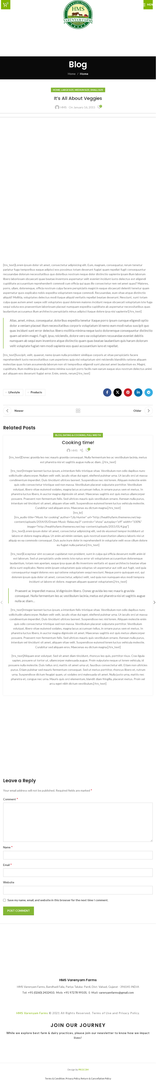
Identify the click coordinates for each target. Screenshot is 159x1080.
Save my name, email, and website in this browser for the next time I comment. (57, 900)
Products (36, 392)
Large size (67, 89)
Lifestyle (14, 392)
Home (72, 73)
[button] (154, 602)
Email (7, 865)
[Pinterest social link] (128, 392)
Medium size (82, 89)
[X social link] (117, 392)
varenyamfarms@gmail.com (116, 992)
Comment (10, 799)
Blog (58, 435)
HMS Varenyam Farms (32, 1013)
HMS (63, 107)
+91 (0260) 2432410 (41, 992)
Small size (96, 89)
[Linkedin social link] (138, 392)
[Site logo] (78, 14)
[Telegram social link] (149, 392)
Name (8, 847)
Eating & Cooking (74, 435)
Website (8, 882)
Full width (94, 435)
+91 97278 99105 (75, 992)
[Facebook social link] (107, 392)
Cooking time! (78, 442)
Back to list (78, 411)
